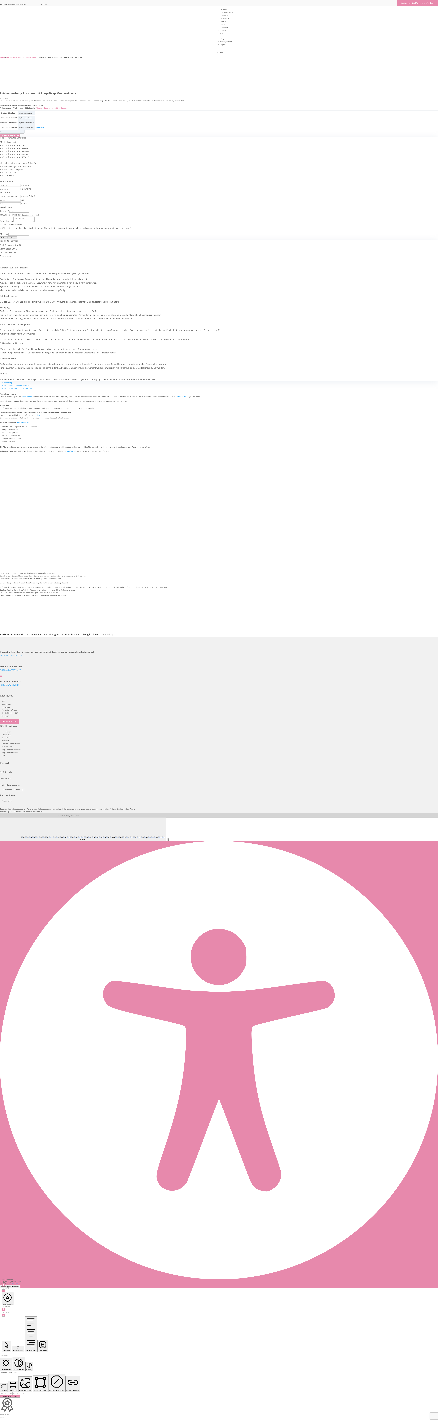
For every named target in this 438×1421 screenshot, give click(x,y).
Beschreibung (7, 383)
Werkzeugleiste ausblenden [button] (10, 1287)
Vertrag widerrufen (9, 721)
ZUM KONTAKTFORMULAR (10, 670)
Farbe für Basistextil (9, 118)
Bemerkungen (6, 221)
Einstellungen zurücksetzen (10, 1396)
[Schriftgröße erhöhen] (3, 1285)
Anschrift (5, 192)
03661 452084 (20, 4)
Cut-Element (27, 397)
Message (4, 234)
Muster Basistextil (9, 142)
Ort (22, 200)
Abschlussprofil (11, 172)
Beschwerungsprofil (13, 169)
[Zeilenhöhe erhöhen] (3, 1309)
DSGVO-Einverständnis (11, 224)
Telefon (4, 211)
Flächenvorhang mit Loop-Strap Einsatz (21, 57)
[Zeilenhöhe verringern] (3, 1315)
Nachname (26, 188)
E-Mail (4, 207)
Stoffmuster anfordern (8, 238)
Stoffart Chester (23, 422)
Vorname (25, 185)
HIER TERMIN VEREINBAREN (11, 655)
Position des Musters (9, 127)
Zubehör (37, 415)
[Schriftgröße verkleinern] (3, 1290)
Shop (222, 39)
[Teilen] (5, 1414)
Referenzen (224, 27)
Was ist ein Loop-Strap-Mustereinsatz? (16, 385)
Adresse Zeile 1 (28, 196)
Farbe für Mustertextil (8, 123)
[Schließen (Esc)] (8, 1414)
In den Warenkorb (10, 135)
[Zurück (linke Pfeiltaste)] (1, 1417)
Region (24, 203)
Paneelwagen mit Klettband (17, 166)
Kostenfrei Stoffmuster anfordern (417, 3)
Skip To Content (6, 1393)
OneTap (15, 1284)
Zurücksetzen (40, 127)
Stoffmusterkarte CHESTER (17, 151)
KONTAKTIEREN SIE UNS (9, 685)
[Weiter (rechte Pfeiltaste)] (3, 1417)
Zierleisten (9, 175)
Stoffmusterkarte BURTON (16, 154)
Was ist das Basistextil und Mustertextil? (17, 388)
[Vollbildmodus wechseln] (3, 1414)
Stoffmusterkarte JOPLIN (16, 145)
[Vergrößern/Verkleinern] (1, 1414)
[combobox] (83, 829)
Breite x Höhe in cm (9, 113)
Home (2, 57)
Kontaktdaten (7, 181)
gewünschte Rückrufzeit (11, 214)
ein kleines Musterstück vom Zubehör (18, 163)
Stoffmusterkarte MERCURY (17, 157)
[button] (168, 839)
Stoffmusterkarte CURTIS (16, 148)
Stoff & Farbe (181, 397)
